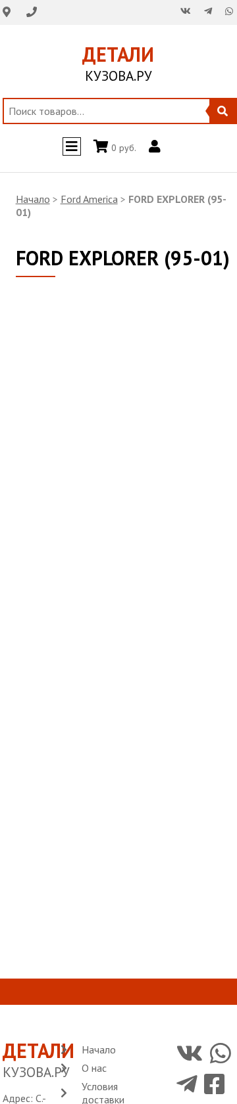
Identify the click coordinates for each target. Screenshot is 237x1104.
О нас (94, 1067)
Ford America (89, 199)
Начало (33, 199)
